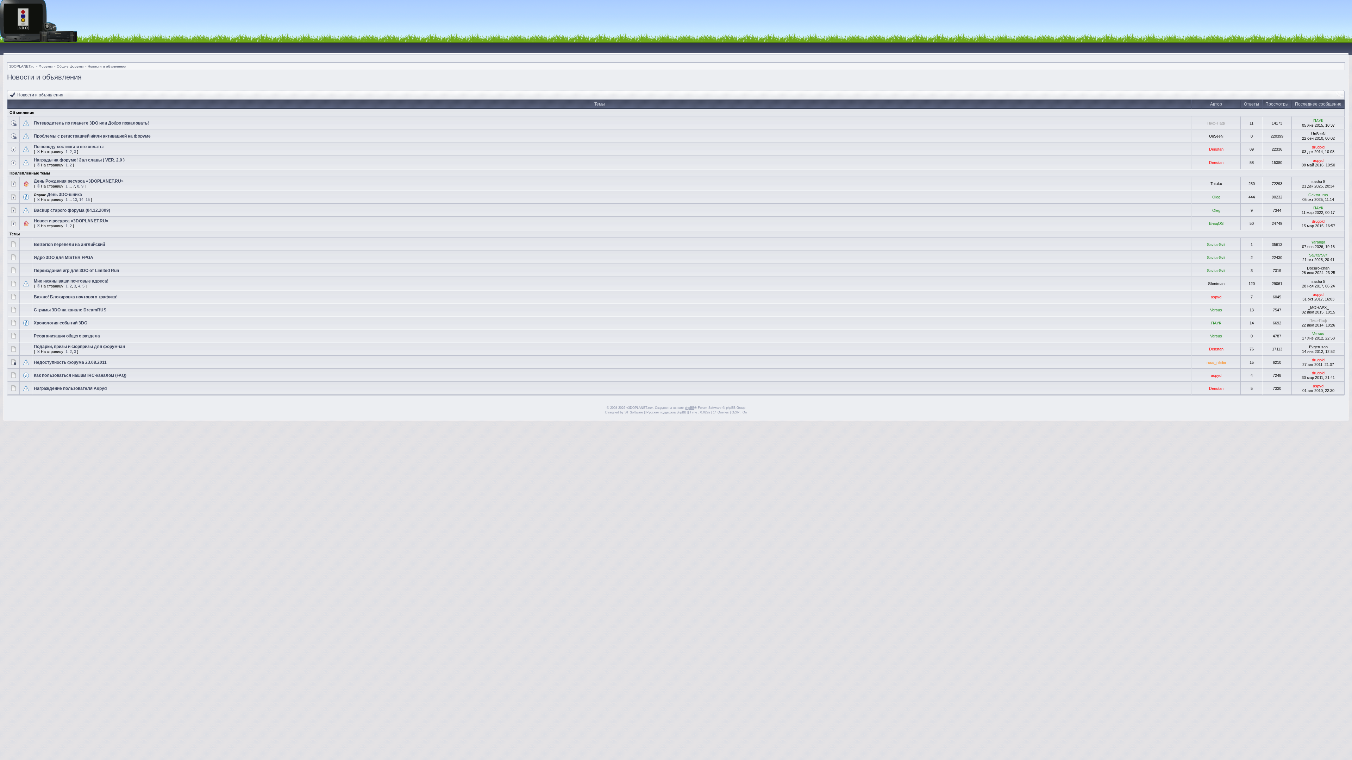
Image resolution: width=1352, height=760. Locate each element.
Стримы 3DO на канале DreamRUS (70, 310)
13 (75, 199)
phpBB (689, 408)
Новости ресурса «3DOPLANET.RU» (71, 220)
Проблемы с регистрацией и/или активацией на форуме (92, 136)
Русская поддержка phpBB (666, 412)
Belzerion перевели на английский (69, 244)
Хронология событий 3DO (60, 323)
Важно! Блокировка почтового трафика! (76, 296)
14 (81, 199)
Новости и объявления (107, 66)
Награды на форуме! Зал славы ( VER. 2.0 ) (79, 160)
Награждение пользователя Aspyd (70, 388)
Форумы (45, 66)
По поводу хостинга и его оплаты (69, 146)
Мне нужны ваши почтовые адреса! (71, 281)
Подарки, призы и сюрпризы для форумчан (79, 346)
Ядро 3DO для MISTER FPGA (63, 257)
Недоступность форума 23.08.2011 (70, 362)
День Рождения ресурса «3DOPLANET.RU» (79, 181)
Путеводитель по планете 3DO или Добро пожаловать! (91, 123)
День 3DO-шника (64, 194)
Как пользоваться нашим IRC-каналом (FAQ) (80, 375)
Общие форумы (70, 66)
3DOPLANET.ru (22, 66)
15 (88, 199)
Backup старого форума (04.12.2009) (72, 210)
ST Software (634, 412)
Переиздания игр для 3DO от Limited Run (76, 270)
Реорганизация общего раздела (67, 336)
